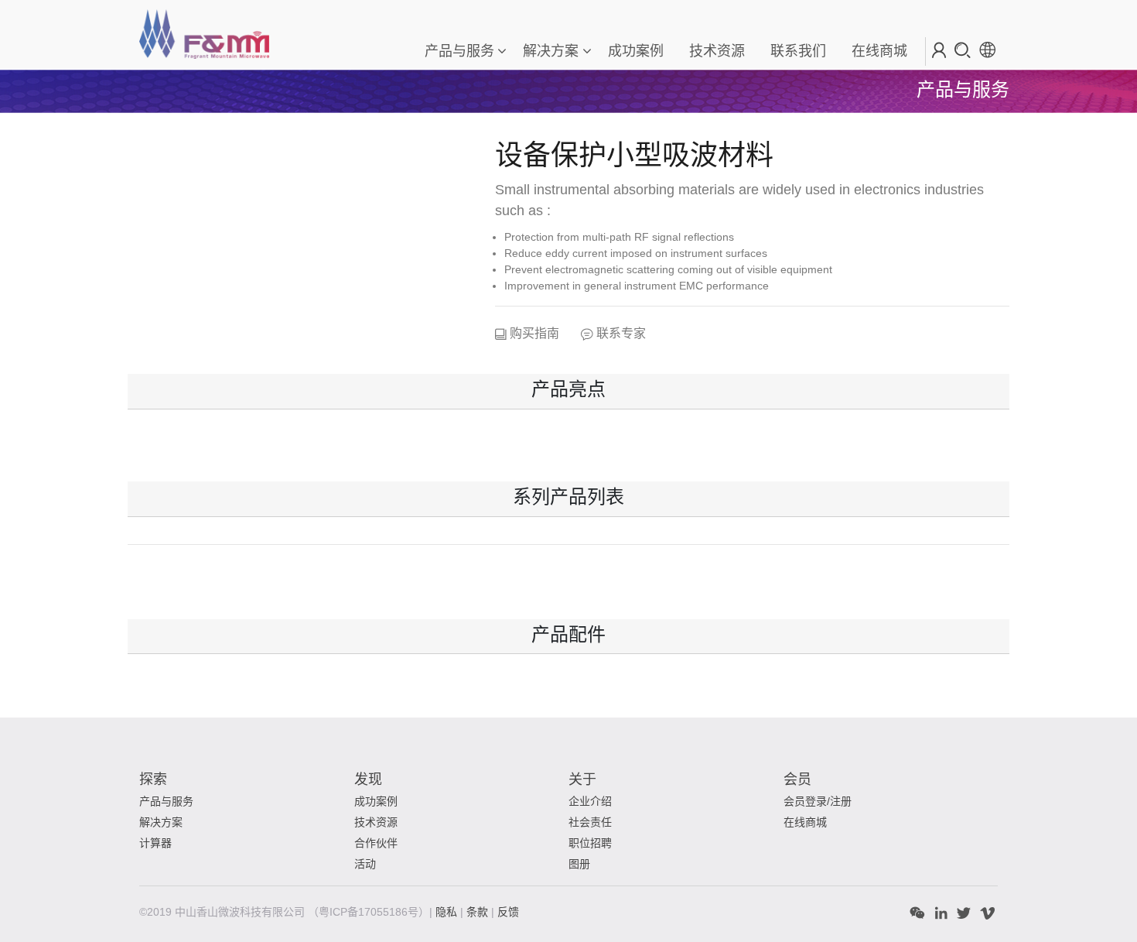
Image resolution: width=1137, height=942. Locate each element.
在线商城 (805, 822)
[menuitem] (635, 51)
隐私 (447, 912)
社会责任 (590, 822)
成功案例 (376, 801)
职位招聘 (590, 843)
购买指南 (533, 333)
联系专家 (619, 333)
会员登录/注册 (818, 801)
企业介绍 (590, 801)
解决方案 (551, 51)
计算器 (155, 843)
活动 (365, 864)
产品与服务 (459, 51)
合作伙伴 (376, 843)
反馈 (508, 912)
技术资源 (376, 822)
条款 (478, 912)
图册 (579, 864)
